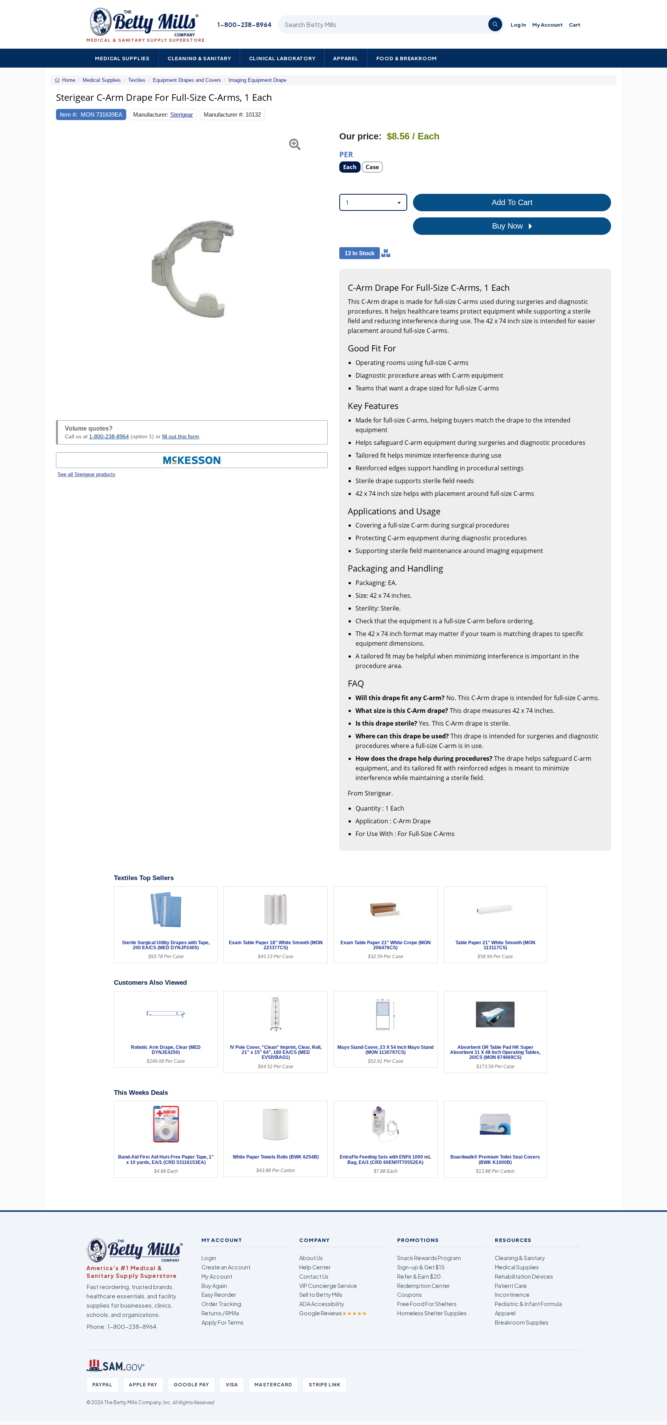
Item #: (68, 114)
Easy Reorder (218, 1294)
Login (208, 1257)
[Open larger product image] (192, 267)
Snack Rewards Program (429, 1257)
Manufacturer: (150, 114)
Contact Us (313, 1276)
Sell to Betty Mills (320, 1294)
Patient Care (511, 1285)
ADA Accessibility (321, 1303)
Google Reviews (333, 1313)
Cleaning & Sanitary (199, 58)
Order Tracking (221, 1303)
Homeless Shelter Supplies (432, 1313)
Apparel (346, 58)
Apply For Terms (222, 1322)
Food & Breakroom (406, 58)
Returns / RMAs (220, 1313)
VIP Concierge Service (328, 1285)
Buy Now (508, 226)
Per (346, 154)
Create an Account (226, 1267)
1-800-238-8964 (244, 24)
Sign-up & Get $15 (421, 1267)
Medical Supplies (122, 58)
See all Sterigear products (86, 474)
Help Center (315, 1267)
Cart (575, 24)
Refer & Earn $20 (419, 1276)
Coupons (409, 1294)
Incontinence (512, 1294)
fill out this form (180, 436)
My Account (547, 24)
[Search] (495, 24)
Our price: (360, 136)
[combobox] (373, 202)
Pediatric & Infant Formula (528, 1303)
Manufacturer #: (224, 114)
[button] (65, 267)
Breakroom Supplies (521, 1322)
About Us (311, 1257)
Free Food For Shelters (427, 1303)
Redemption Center (423, 1285)
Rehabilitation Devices (524, 1276)
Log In (518, 24)
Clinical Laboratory (282, 58)
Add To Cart (512, 202)
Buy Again (214, 1285)
